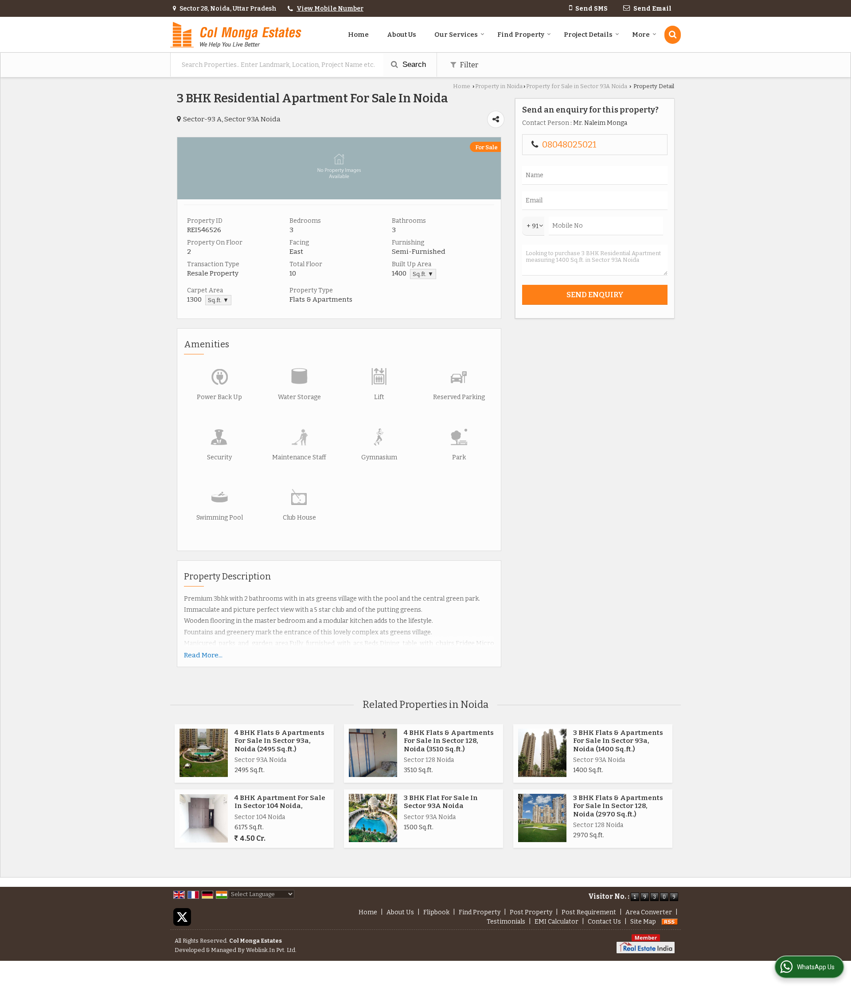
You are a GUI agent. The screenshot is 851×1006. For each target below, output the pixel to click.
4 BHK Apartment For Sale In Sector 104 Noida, (279, 802)
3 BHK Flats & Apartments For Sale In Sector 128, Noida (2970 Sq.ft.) (618, 806)
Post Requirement (589, 912)
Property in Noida (499, 86)
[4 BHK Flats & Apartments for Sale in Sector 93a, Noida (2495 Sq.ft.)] (204, 753)
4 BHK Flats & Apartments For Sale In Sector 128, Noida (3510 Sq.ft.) (449, 741)
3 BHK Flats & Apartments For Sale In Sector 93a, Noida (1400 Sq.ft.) (618, 741)
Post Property (531, 912)
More (641, 35)
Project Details (588, 35)
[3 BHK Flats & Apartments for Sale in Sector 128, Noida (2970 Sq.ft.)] (542, 818)
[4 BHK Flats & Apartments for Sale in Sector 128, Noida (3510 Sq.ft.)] (373, 753)
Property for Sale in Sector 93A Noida (576, 86)
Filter (468, 64)
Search (413, 64)
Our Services (456, 35)
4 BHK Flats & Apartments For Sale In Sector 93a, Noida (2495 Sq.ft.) (279, 741)
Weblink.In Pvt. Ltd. (271, 950)
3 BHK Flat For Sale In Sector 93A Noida (441, 802)
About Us (401, 35)
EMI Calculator (556, 921)
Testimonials (506, 921)
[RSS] (670, 921)
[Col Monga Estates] (235, 35)
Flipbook (436, 912)
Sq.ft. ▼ (423, 274)
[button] (330, 8)
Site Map (643, 921)
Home (358, 35)
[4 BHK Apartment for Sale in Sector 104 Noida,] (204, 818)
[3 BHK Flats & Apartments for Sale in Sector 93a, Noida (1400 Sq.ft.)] (542, 753)
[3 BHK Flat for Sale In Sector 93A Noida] (373, 818)
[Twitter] (182, 917)
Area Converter (648, 912)
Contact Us (604, 921)
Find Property (520, 35)
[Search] (672, 35)
